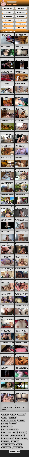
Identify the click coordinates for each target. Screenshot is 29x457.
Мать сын (13, 417)
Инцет (4, 417)
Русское (8, 20)
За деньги (8, 12)
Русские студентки (9, 420)
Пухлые (5, 423)
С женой (21, 20)
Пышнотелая (18, 448)
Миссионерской (21, 438)
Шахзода (5, 435)
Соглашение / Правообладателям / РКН (14, 455)
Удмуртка (21, 414)
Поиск (21, 28)
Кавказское (21, 12)
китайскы (15, 441)
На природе (21, 16)
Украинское (8, 28)
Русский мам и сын (18, 435)
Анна (16, 432)
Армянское (8, 8)
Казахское (8, 16)
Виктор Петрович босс (10, 429)
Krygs (14, 414)
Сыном (19, 445)
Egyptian (22, 420)
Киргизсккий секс (8, 445)
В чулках (21, 8)
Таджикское (8, 24)
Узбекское (22, 24)
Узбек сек (5, 441)
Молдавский (6, 432)
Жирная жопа (7, 426)
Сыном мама (6, 448)
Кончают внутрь (8, 438)
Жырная (14, 423)
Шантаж (23, 432)
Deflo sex (5, 414)
